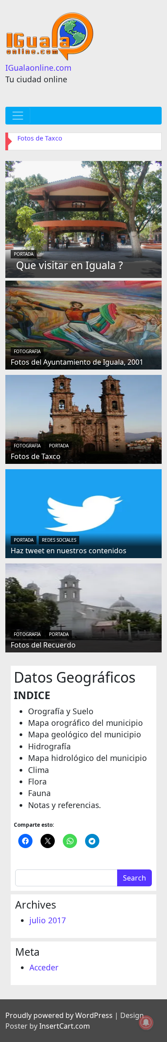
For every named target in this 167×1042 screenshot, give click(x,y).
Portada (23, 254)
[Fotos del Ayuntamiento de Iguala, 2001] (83, 324)
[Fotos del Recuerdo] (83, 607)
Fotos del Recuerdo (43, 645)
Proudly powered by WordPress (59, 1015)
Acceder (43, 967)
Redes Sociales (59, 540)
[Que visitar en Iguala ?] (83, 218)
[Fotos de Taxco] (83, 418)
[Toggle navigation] (17, 116)
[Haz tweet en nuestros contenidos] (83, 512)
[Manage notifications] (146, 1022)
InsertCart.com (64, 1026)
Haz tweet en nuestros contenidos (68, 550)
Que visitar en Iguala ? (69, 265)
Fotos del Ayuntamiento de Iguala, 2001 (77, 362)
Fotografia (27, 351)
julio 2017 (47, 920)
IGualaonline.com (38, 67)
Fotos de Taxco (39, 138)
